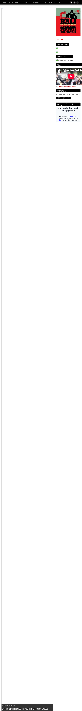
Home (4, 2)
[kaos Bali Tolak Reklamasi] (64, 60)
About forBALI (14, 2)
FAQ (59, 2)
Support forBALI (47, 2)
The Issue (25, 2)
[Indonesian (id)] (58, 39)
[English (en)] (62, 39)
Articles (36, 2)
